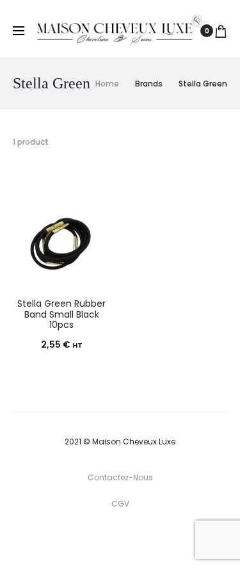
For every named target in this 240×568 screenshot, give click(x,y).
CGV (120, 503)
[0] (220, 30)
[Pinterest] (152, 539)
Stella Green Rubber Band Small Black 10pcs (61, 314)
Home (107, 83)
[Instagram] (123, 539)
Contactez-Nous (120, 477)
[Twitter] (67, 539)
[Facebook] (95, 539)
